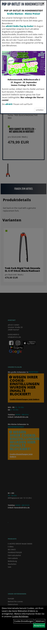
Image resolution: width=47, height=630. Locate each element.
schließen (40, 110)
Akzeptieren (39, 625)
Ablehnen (40, 621)
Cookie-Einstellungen (23, 621)
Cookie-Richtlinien (20, 616)
